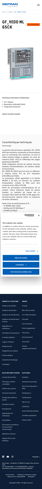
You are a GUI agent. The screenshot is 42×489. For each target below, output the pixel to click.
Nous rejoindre (27, 324)
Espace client (26, 420)
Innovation (25, 342)
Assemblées (6, 420)
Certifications (26, 397)
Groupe (24, 306)
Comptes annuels (8, 404)
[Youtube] (9, 456)
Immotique (5, 364)
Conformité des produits (30, 411)
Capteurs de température (10, 315)
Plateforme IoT (7, 346)
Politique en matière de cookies (26, 474)
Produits (10, 12)
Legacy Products (8, 342)
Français (35, 457)
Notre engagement (28, 328)
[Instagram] (13, 456)
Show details (30, 251)
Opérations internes (9, 434)
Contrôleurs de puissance (10, 333)
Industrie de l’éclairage (9, 360)
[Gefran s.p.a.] (10, 5)
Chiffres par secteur (9, 388)
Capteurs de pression (9, 310)
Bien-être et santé (28, 310)
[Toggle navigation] (38, 5)
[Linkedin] (4, 456)
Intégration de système (10, 351)
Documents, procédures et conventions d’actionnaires (10, 427)
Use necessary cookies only (21, 272)
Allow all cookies (21, 258)
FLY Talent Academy (29, 315)
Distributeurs (26, 393)
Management (6, 409)
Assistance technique (29, 382)
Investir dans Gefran (9, 377)
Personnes (25, 333)
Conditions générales (29, 415)
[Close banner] (39, 215)
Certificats (25, 406)
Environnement (27, 337)
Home (4, 12)
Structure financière (9, 393)
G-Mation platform (8, 337)
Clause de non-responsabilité (16, 476)
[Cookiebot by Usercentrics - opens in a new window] (25, 215)
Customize (20, 265)
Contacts (25, 377)
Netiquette (31, 476)
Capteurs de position (9, 306)
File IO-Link (26, 402)
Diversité (25, 319)
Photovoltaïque (7, 355)
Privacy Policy (10, 474)
